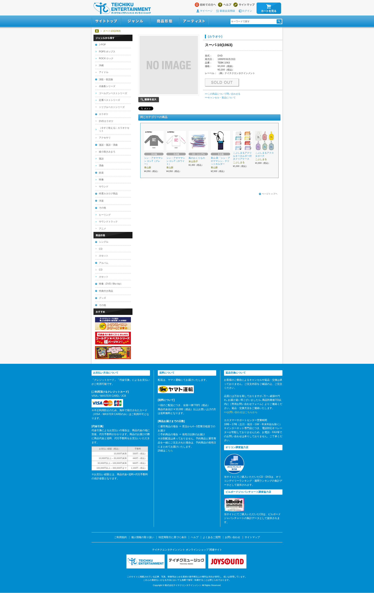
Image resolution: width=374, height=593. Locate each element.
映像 (101, 179)
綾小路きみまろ (107, 151)
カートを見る (269, 8)
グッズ (102, 298)
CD (100, 249)
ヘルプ (224, 5)
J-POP (102, 44)
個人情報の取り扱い (142, 537)
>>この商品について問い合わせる (222, 94)
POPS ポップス (107, 51)
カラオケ (103, 114)
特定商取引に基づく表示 (172, 537)
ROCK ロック (106, 58)
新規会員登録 (227, 10)
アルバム (103, 263)
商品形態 (164, 21)
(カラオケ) (215, 36)
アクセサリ (105, 137)
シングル (103, 242)
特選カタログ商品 (108, 193)
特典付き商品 (106, 291)
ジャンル (135, 21)
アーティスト (194, 21)
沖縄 (101, 65)
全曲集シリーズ (107, 86)
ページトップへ (268, 194)
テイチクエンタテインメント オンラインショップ (122, 8)
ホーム (97, 31)
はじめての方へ (205, 5)
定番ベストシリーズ (109, 100)
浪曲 (101, 165)
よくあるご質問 (212, 537)
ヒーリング (105, 214)
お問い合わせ (232, 537)
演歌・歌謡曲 (106, 79)
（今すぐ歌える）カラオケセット (114, 129)
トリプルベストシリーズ (112, 107)
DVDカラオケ (106, 121)
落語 (101, 158)
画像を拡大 (148, 99)
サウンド (103, 186)
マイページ (206, 10)
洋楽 (101, 200)
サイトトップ (106, 21)
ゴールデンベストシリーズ (113, 93)
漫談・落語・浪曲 (108, 145)
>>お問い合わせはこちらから (241, 412)
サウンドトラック (108, 221)
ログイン (247, 10)
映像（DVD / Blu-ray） (111, 283)
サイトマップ (244, 5)
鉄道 (101, 172)
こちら (169, 450)
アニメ (102, 228)
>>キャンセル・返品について (220, 97)
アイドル (103, 72)
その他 (102, 207)
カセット (103, 255)
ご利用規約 (120, 537)
